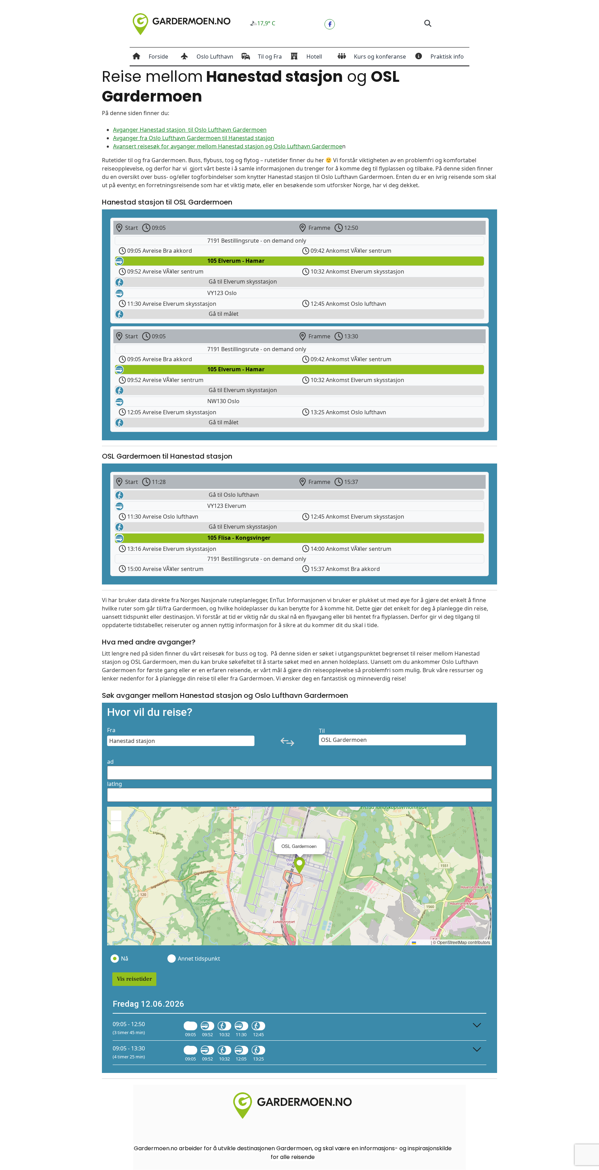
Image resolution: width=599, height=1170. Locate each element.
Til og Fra (270, 56)
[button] (427, 23)
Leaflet (423, 942)
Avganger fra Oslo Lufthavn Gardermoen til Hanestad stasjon (193, 138)
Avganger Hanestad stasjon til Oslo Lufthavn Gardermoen (190, 129)
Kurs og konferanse (380, 56)
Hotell (314, 56)
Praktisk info (447, 56)
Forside (158, 56)
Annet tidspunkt (198, 958)
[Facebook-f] (329, 24)
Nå (124, 958)
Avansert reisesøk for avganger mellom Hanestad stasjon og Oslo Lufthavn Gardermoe (227, 146)
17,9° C (266, 23)
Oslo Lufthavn (215, 56)
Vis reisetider (134, 979)
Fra (111, 730)
